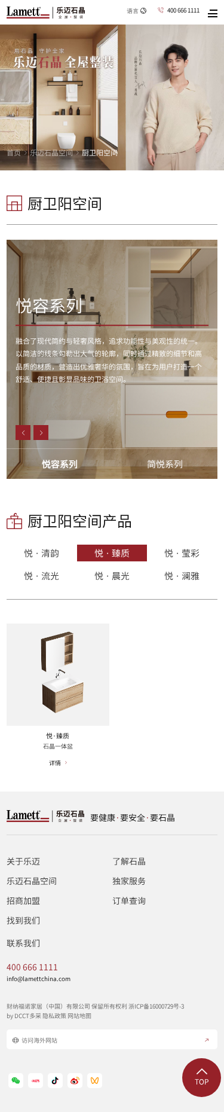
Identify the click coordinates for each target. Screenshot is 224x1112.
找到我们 (23, 920)
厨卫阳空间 (100, 152)
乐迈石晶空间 (51, 152)
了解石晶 (129, 861)
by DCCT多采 (24, 1015)
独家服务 (129, 881)
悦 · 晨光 (112, 575)
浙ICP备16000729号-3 (156, 1005)
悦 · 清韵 (41, 553)
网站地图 (79, 1015)
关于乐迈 (23, 861)
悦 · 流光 (41, 575)
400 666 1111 (183, 10)
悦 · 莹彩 (182, 553)
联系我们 (23, 943)
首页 (14, 152)
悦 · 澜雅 (182, 575)
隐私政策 (54, 1015)
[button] (23, 432)
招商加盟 (23, 900)
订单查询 (129, 900)
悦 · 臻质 (112, 553)
